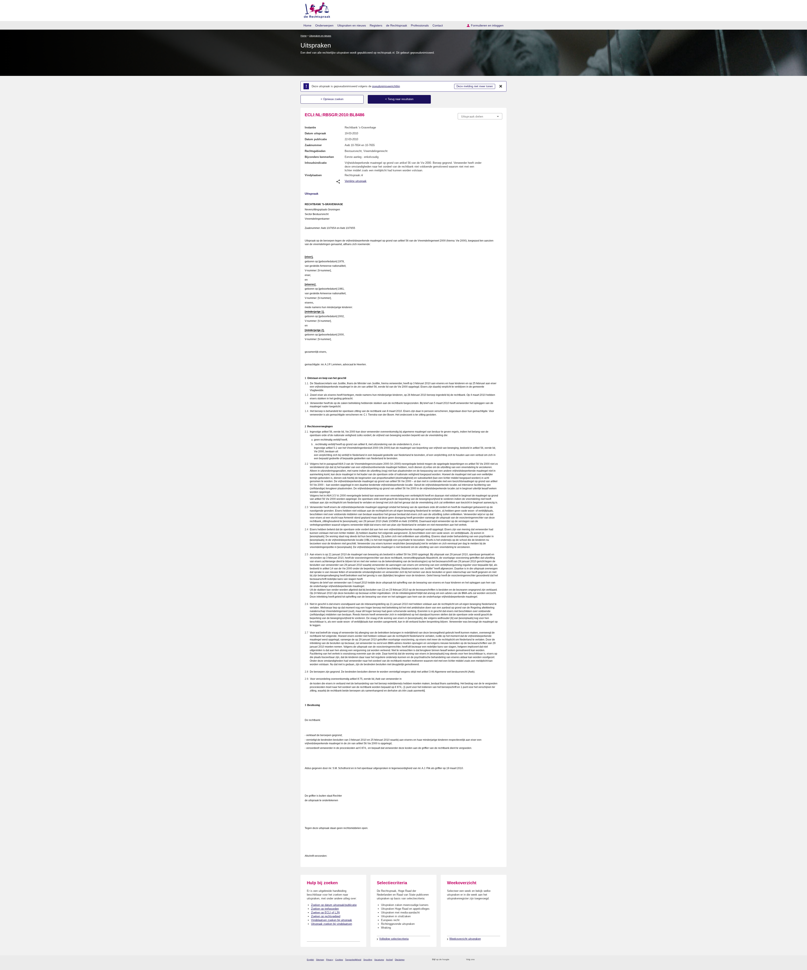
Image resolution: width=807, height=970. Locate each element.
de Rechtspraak (396, 25)
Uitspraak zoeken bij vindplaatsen (331, 923)
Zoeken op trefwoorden (325, 908)
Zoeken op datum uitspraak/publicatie (334, 905)
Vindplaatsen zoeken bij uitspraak (331, 920)
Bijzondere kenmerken (319, 156)
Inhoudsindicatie (316, 162)
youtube (500, 959)
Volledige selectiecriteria (394, 938)
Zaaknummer (313, 145)
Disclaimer (400, 959)
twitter (478, 959)
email (458, 959)
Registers (376, 25)
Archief (389, 959)
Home (307, 25)
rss (453, 959)
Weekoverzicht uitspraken (465, 938)
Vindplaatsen (313, 175)
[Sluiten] (501, 86)
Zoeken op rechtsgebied (325, 916)
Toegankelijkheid (353, 959)
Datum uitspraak (315, 133)
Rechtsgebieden (315, 151)
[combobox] (480, 116)
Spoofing (367, 959)
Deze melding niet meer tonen (474, 86)
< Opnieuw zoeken (332, 99)
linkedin (494, 959)
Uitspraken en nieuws (351, 25)
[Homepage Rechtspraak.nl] (316, 9)
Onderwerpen (324, 25)
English (310, 959)
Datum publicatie (316, 139)
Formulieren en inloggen (487, 25)
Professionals (420, 25)
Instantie (310, 127)
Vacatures (379, 959)
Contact (438, 25)
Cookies (339, 959)
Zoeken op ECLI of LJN (325, 912)
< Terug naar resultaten (399, 99)
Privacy (329, 959)
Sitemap (320, 959)
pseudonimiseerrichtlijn (386, 86)
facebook (483, 959)
